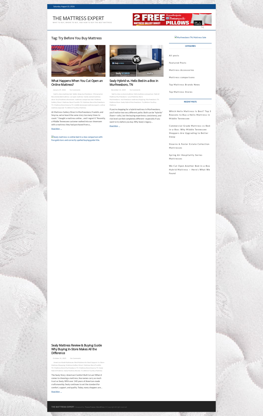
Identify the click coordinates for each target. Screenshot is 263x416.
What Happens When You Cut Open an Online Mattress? (77, 82)
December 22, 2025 (118, 90)
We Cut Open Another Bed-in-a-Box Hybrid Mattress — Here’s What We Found (189, 169)
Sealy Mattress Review (72, 371)
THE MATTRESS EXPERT (78, 18)
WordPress (100, 407)
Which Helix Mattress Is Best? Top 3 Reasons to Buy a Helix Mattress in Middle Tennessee (190, 115)
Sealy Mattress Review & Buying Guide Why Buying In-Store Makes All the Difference (76, 349)
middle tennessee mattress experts (87, 105)
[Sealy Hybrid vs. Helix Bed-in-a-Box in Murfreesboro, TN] (137, 61)
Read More (59, 129)
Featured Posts (177, 63)
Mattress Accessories (181, 70)
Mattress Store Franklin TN (72, 102)
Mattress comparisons (182, 77)
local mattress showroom (65, 99)
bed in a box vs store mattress (122, 94)
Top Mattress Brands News (184, 84)
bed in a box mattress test (63, 94)
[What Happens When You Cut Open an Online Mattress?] (78, 61)
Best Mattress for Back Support (85, 362)
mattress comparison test (84, 99)
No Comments (74, 90)
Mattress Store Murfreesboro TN (66, 368)
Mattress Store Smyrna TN (64, 105)
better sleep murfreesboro (82, 94)
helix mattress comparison (143, 94)
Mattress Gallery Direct (74, 365)
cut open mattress (76, 97)
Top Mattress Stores (181, 92)
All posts (174, 55)
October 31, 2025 (59, 358)
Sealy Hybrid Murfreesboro (131, 102)
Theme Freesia (90, 407)
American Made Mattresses (64, 362)
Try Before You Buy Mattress (75, 108)
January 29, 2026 (59, 90)
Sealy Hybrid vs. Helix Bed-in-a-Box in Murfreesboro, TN (134, 82)
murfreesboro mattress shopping (133, 99)
